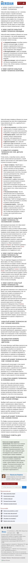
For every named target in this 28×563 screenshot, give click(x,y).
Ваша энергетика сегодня (9, 493)
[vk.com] (2, 528)
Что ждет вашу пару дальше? (10, 513)
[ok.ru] (7, 528)
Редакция (4, 557)
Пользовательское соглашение (18, 557)
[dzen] (10, 528)
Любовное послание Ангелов (10, 503)
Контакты (9, 557)
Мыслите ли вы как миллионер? (11, 516)
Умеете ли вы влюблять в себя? (11, 510)
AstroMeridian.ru (11, 531)
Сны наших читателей (9, 483)
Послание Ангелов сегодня (10, 501)
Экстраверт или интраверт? (10, 518)
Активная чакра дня (8, 498)
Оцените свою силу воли (9, 521)
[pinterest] (5, 528)
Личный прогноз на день (9, 496)
